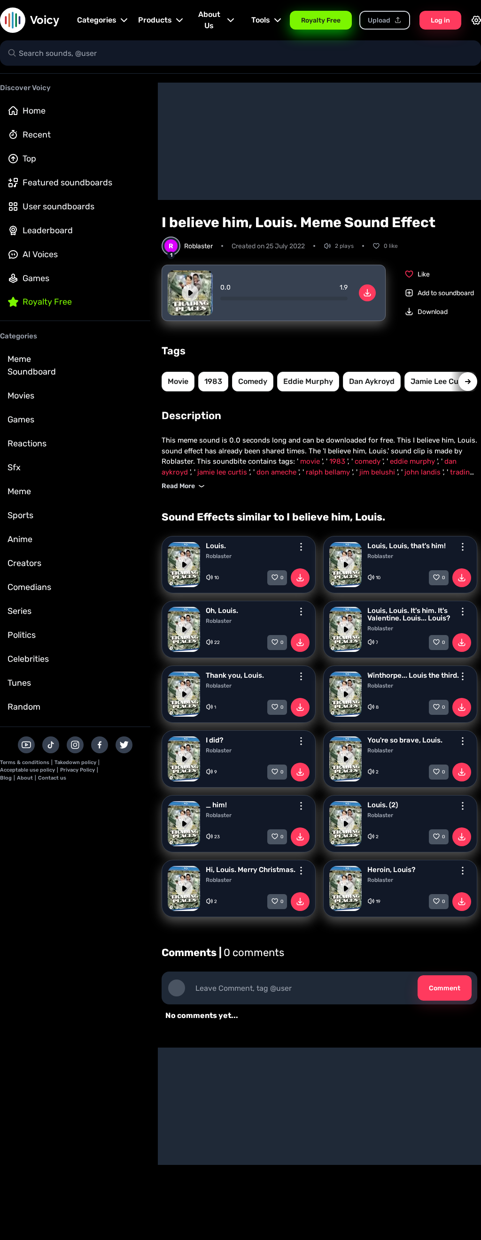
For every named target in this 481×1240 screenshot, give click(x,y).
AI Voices (40, 254)
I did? (214, 740)
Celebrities (28, 659)
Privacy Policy (77, 770)
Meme (19, 491)
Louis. (216, 546)
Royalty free (47, 302)
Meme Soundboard (32, 365)
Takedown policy (75, 762)
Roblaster (219, 556)
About (25, 778)
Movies (21, 395)
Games (36, 278)
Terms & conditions (24, 762)
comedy (252, 381)
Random (24, 707)
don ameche (277, 472)
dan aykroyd (372, 381)
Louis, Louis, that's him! (406, 546)
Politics (22, 635)
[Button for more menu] (301, 546)
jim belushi (378, 472)
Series (19, 611)
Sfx (14, 467)
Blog (6, 778)
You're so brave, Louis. (404, 740)
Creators (24, 563)
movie (178, 381)
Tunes (19, 683)
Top (29, 158)
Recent (37, 135)
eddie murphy (308, 381)
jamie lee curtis (441, 381)
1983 (213, 381)
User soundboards (58, 206)
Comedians (29, 587)
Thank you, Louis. (235, 675)
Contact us (52, 778)
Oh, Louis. (222, 610)
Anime (20, 539)
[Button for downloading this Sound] (300, 577)
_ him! (216, 805)
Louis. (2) (382, 805)
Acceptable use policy (27, 770)
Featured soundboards (67, 182)
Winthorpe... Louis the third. (413, 675)
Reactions (27, 443)
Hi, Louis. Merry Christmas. (250, 869)
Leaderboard (48, 230)
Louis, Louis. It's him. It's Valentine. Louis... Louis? (408, 614)
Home (34, 111)
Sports (20, 515)
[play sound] (190, 292)
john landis (423, 472)
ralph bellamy (329, 472)
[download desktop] (367, 292)
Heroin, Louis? (391, 869)
